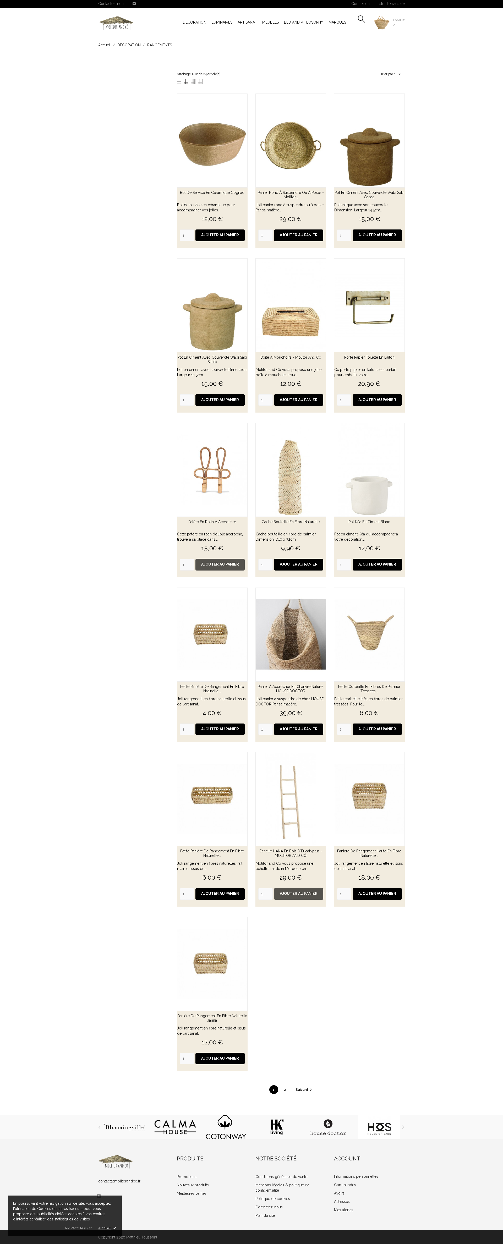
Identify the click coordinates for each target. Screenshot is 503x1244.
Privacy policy (78, 1228)
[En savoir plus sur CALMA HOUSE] (174, 1127)
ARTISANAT (247, 22)
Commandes (345, 1185)
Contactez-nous (111, 4)
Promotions (186, 1177)
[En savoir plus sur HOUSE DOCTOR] (328, 1127)
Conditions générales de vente (281, 1177)
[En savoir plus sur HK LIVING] (277, 1127)
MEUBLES (270, 22)
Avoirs (339, 1193)
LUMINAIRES (221, 22)
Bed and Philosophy (303, 22)
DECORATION (194, 22)
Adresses (342, 1201)
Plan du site (265, 1215)
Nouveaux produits (193, 1185)
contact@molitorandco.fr (119, 1181)
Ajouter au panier (220, 235)
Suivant (304, 1090)
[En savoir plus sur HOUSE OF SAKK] (379, 1127)
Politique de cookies (272, 1199)
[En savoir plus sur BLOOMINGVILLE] (123, 1127)
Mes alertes (343, 1210)
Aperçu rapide (212, 193)
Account (347, 1158)
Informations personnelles (356, 1176)
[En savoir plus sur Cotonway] (226, 1127)
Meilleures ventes (191, 1193)
